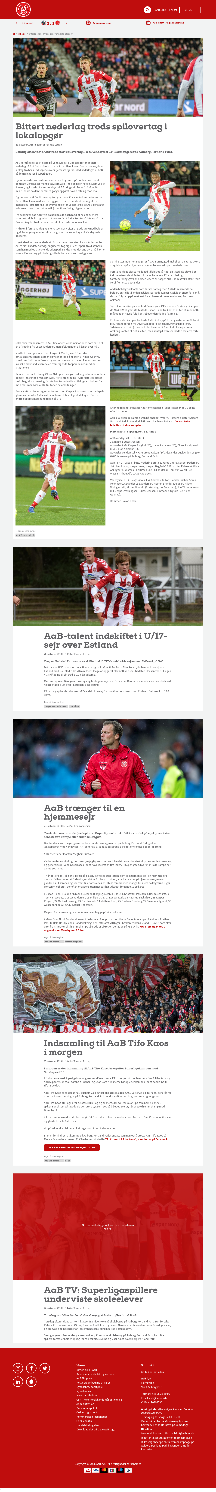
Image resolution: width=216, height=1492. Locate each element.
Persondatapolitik (87, 1408)
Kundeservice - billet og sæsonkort (96, 1374)
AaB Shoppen (84, 1378)
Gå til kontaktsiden (152, 1372)
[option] (41, 23)
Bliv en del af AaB (86, 1370)
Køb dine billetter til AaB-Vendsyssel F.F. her (72, 1147)
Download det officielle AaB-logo (95, 1429)
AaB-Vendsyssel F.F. (25, 535)
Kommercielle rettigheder (91, 1416)
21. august (27, 23)
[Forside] (14, 33)
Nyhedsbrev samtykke (89, 1387)
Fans (67, 1161)
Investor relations (86, 1395)
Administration (85, 1404)
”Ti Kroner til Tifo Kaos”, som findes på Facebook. (137, 1139)
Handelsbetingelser (87, 1425)
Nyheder (22, 33)
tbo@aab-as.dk (183, 1437)
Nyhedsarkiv (83, 1391)
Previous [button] (66, 22)
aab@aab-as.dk (158, 1398)
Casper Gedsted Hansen (56, 706)
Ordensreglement (87, 1412)
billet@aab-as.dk (184, 1433)
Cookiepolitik (84, 1421)
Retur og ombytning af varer (93, 1382)
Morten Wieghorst (74, 941)
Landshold (74, 706)
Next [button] (16, 22)
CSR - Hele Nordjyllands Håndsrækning (99, 1399)
